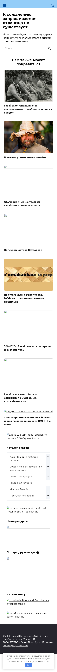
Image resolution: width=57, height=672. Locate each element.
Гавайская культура (21, 476)
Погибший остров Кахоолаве (23, 250)
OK (28, 665)
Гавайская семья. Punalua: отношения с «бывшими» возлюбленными (21, 398)
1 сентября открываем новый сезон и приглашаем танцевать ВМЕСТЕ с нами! (27, 421)
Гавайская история (21, 482)
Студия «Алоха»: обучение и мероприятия (26, 468)
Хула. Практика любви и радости (24, 459)
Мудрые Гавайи (19, 489)
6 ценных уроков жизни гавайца (25, 157)
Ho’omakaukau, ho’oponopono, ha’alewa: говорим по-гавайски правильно (24, 298)
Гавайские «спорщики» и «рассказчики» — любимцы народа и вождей (28, 109)
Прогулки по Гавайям (22, 495)
